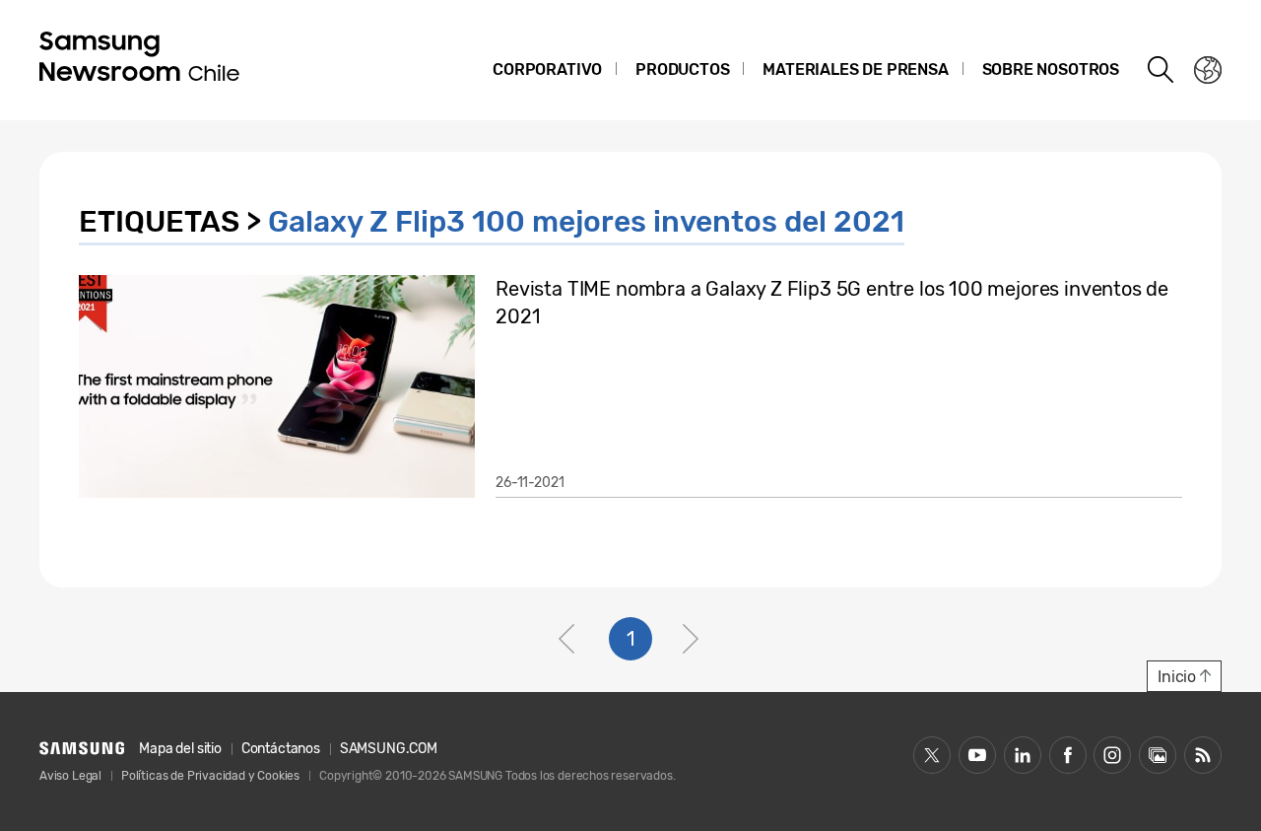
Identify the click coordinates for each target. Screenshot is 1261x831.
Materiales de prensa (855, 69)
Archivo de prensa (1157, 755)
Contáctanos (280, 748)
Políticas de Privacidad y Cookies (210, 776)
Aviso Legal (70, 776)
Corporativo (547, 69)
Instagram (1112, 755)
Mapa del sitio (180, 748)
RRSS (1203, 755)
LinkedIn (1022, 755)
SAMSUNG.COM (388, 748)
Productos (682, 69)
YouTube (977, 755)
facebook (1068, 755)
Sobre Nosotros (1050, 69)
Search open (1161, 70)
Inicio (1177, 676)
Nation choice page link (1208, 70)
